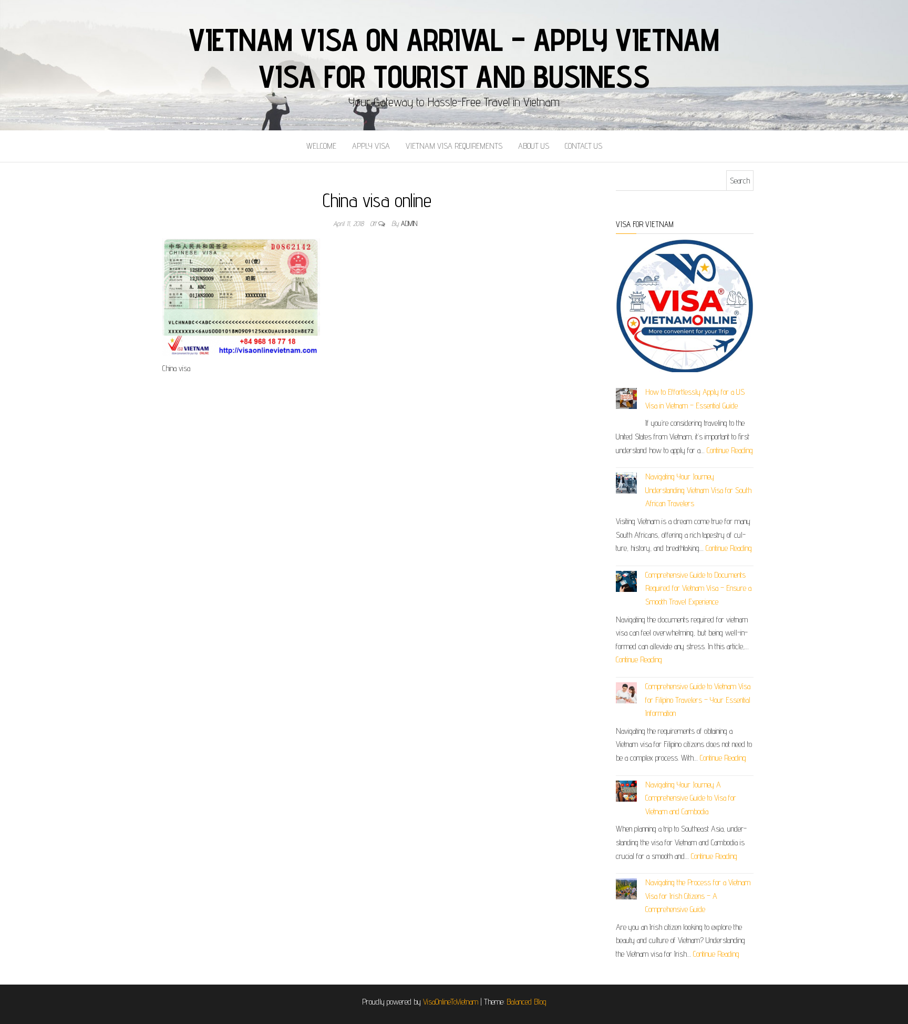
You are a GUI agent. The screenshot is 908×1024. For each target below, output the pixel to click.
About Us (533, 146)
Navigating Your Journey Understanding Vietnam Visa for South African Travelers (698, 490)
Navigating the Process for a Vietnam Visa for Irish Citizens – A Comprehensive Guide (697, 895)
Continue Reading (730, 450)
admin (409, 223)
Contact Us (583, 146)
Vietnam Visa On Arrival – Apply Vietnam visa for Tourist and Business (454, 58)
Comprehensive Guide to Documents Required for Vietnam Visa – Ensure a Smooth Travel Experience (698, 588)
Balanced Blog (526, 1002)
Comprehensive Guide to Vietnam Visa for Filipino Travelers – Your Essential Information (697, 699)
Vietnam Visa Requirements (454, 146)
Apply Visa (371, 146)
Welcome (321, 146)
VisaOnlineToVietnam (450, 1002)
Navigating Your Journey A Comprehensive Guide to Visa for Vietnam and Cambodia (690, 798)
